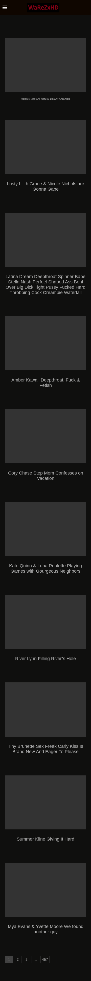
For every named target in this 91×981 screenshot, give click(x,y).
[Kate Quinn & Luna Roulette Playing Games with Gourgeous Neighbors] (45, 529)
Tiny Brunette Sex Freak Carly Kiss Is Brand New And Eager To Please (45, 749)
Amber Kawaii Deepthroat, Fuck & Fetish (45, 382)
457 (45, 959)
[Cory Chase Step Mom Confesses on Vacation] (45, 436)
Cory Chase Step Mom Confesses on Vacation (45, 475)
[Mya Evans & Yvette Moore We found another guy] (45, 890)
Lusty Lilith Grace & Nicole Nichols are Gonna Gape (45, 186)
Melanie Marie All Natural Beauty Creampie (45, 98)
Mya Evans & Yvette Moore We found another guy (45, 929)
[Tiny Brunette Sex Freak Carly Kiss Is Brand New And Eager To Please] (45, 709)
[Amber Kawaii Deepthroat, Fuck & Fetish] (45, 343)
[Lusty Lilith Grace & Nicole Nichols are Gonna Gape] (45, 147)
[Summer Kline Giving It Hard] (45, 802)
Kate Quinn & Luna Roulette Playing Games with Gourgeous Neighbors (45, 568)
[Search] (85, 7)
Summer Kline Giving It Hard (45, 839)
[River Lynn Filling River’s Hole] (45, 622)
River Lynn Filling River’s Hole (45, 658)
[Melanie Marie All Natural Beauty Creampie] (45, 65)
